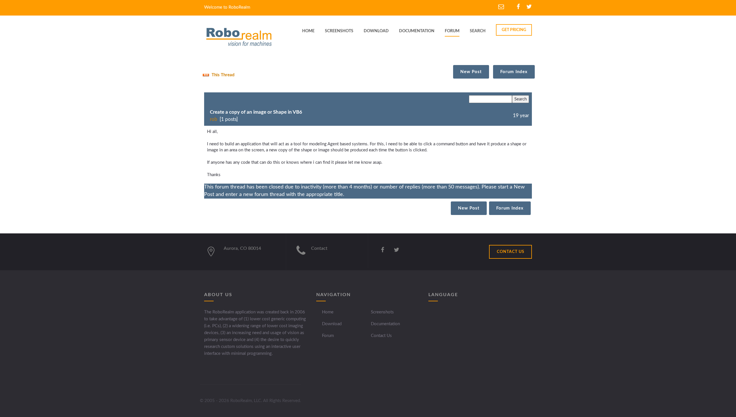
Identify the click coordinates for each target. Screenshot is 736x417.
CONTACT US (510, 252)
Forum (452, 31)
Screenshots (382, 312)
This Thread (222, 75)
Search (478, 31)
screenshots (339, 31)
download (376, 31)
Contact (319, 248)
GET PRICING (514, 30)
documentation (416, 31)
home (308, 31)
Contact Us (381, 336)
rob (213, 119)
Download (332, 324)
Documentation (385, 324)
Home (328, 312)
